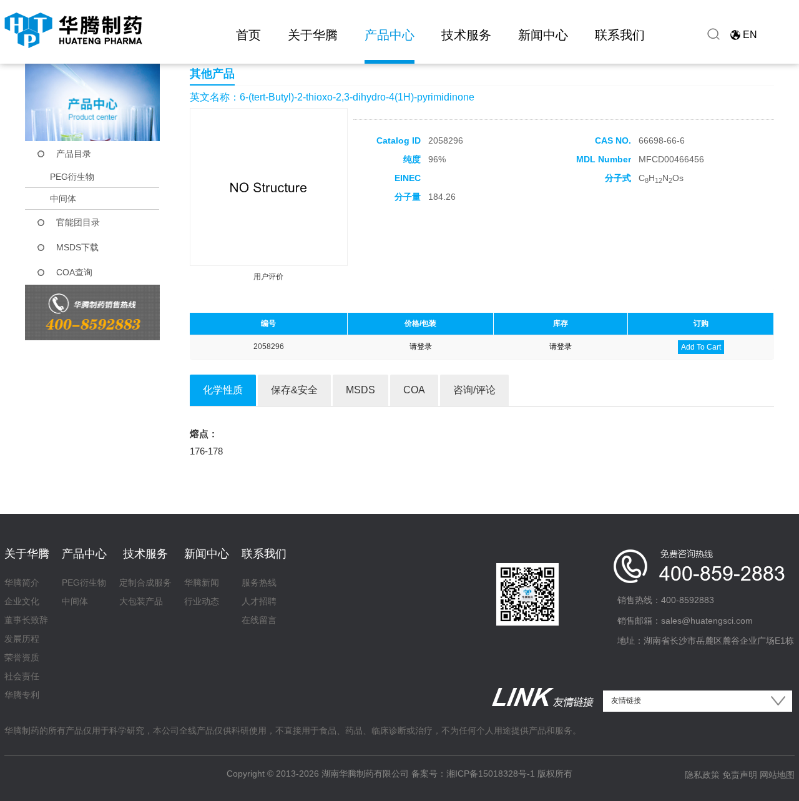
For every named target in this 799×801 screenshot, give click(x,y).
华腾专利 (21, 695)
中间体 (63, 199)
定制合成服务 (145, 582)
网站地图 (777, 775)
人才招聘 (259, 601)
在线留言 (259, 620)
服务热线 (259, 582)
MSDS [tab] (360, 390)
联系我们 (620, 35)
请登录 (420, 346)
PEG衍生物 (72, 177)
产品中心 (389, 35)
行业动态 (201, 601)
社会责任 (21, 676)
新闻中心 (543, 35)
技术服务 (466, 35)
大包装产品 (141, 601)
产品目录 (73, 154)
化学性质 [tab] (223, 390)
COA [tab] (414, 390)
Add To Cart (701, 347)
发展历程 (21, 639)
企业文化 (21, 601)
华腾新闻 (201, 582)
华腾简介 (21, 582)
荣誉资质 (21, 657)
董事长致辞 (26, 620)
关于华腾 (313, 35)
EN (750, 34)
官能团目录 (78, 222)
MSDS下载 (77, 247)
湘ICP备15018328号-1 (490, 774)
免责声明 (739, 775)
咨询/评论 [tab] (474, 390)
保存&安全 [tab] (294, 390)
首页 (248, 35)
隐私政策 (702, 775)
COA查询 (74, 272)
